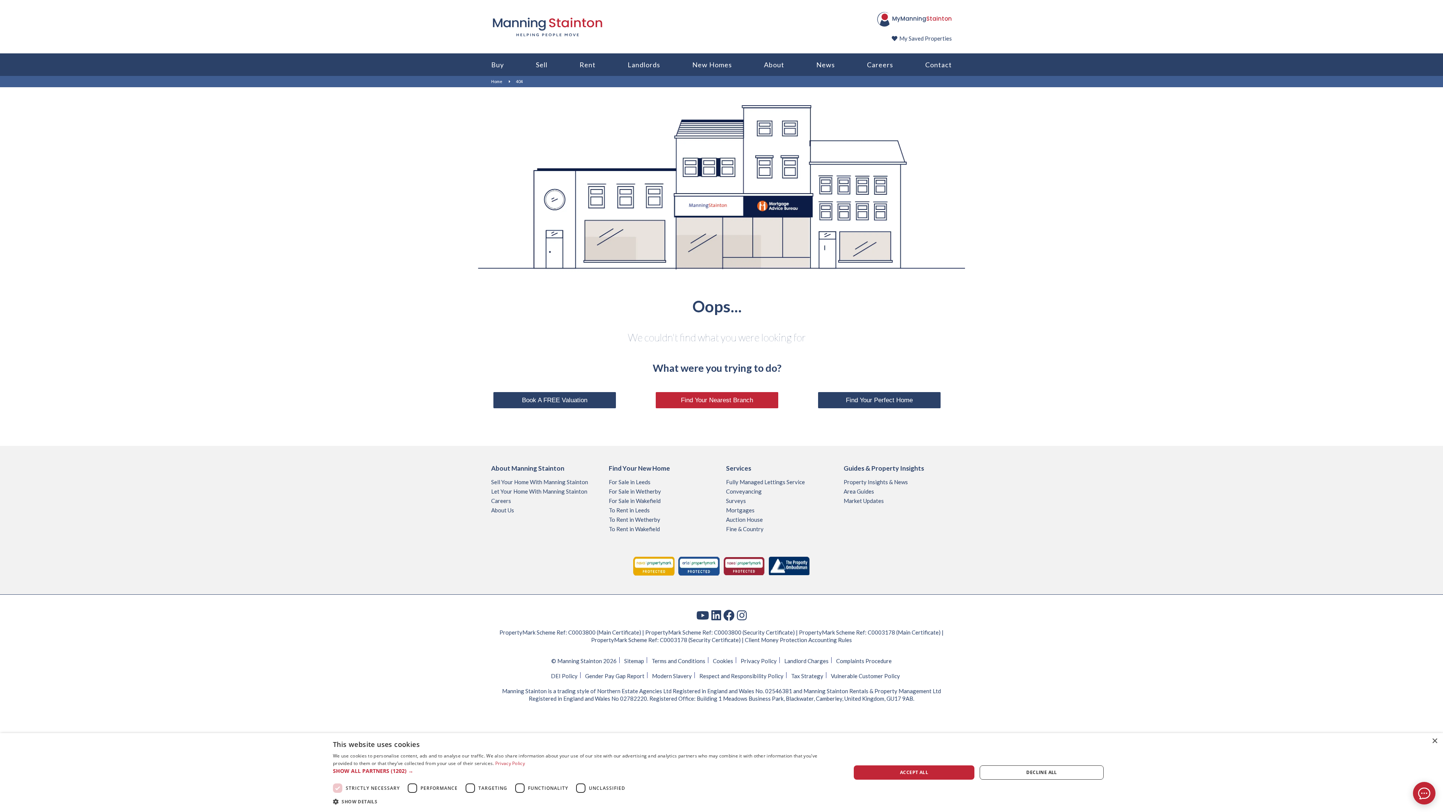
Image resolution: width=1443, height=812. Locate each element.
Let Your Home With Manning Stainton (539, 491)
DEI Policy (564, 676)
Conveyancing (744, 491)
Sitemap (634, 660)
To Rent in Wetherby (634, 519)
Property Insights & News (876, 482)
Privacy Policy (759, 660)
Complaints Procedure (864, 660)
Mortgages (740, 510)
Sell (542, 65)
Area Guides (859, 491)
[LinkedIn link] (716, 615)
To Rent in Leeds (629, 510)
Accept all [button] (914, 772)
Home (496, 81)
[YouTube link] (702, 615)
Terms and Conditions (678, 660)
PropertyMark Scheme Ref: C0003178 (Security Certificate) (666, 639)
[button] (584, 771)
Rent (587, 65)
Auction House (744, 519)
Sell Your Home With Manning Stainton (539, 482)
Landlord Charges (806, 660)
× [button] (1434, 741)
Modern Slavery (672, 676)
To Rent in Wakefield (634, 529)
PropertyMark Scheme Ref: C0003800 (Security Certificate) (720, 632)
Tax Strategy (807, 676)
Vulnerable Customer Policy (865, 676)
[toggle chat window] (1424, 793)
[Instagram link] (742, 615)
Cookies (723, 660)
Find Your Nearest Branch (717, 400)
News (825, 65)
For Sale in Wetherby (635, 491)
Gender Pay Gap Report (614, 676)
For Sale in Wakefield (635, 500)
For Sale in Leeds (629, 482)
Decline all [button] (1041, 772)
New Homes (712, 65)
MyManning (922, 19)
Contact (938, 65)
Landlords (644, 65)
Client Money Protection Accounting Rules (798, 639)
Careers (880, 65)
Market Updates (864, 500)
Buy (497, 65)
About (774, 65)
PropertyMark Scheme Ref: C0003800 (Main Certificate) (570, 632)
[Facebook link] (729, 615)
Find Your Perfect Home (879, 400)
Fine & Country (745, 529)
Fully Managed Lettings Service (765, 482)
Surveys (736, 500)
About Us (502, 510)
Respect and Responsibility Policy (741, 676)
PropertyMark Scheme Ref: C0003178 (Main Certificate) (870, 632)
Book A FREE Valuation (554, 400)
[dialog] (721, 772)
